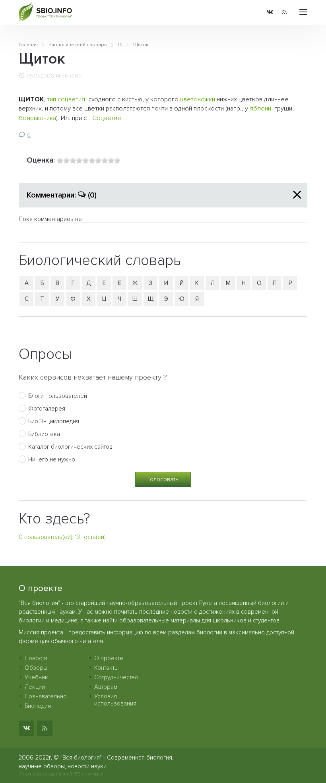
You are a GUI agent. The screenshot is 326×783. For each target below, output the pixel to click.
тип (51, 99)
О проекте (108, 658)
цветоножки (197, 99)
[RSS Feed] (284, 12)
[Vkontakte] (270, 12)
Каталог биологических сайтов (70, 446)
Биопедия (38, 705)
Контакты (106, 667)
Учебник (36, 677)
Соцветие (106, 118)
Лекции (35, 686)
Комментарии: (62, 195)
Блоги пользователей (57, 395)
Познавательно (46, 696)
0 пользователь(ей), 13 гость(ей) (62, 537)
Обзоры (36, 667)
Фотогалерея (46, 408)
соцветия (71, 99)
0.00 (76, 76)
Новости (36, 658)
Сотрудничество (116, 677)
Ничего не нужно (51, 459)
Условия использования (115, 700)
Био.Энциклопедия (53, 421)
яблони (260, 108)
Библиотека (44, 434)
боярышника (37, 118)
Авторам (105, 686)
